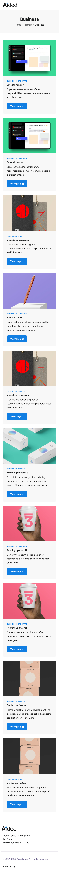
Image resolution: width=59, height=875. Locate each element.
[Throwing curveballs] (29, 445)
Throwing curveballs (17, 472)
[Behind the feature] (29, 678)
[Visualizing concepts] (29, 212)
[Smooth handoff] (29, 57)
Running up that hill (17, 550)
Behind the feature (16, 705)
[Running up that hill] (29, 523)
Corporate (21, 81)
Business (11, 81)
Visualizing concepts (18, 239)
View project (17, 106)
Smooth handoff (15, 84)
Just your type (14, 317)
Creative (20, 236)
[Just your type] (29, 290)
